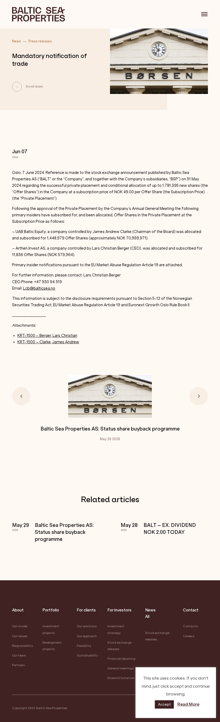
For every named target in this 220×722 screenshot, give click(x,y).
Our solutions (87, 626)
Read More (188, 704)
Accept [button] (164, 704)
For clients (86, 610)
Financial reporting (121, 659)
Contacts (190, 626)
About (18, 610)
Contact (191, 610)
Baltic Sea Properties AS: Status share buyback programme (110, 429)
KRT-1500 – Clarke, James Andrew (48, 342)
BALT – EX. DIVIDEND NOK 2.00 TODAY (170, 528)
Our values (19, 636)
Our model (19, 626)
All (147, 616)
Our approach (87, 636)
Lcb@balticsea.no (39, 288)
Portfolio (50, 610)
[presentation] (21, 396)
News (150, 610)
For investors (119, 610)
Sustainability (87, 655)
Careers (188, 636)
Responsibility (22, 646)
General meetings (120, 668)
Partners (18, 665)
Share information (121, 678)
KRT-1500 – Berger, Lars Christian (47, 335)
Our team (19, 655)
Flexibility (84, 646)
